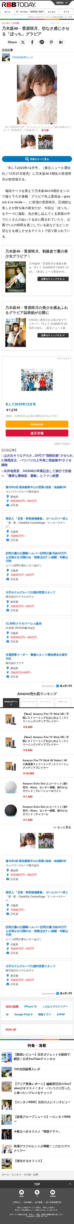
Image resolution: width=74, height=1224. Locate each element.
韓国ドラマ (44, 1014)
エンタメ (52, 12)
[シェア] (32, 42)
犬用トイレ (63, 701)
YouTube (52, 1196)
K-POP (61, 1014)
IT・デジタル (22, 12)
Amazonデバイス (11, 703)
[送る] (42, 42)
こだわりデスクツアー (55, 1006)
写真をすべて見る (39, 159)
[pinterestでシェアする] (51, 42)
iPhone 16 (30, 1006)
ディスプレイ (46, 701)
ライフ (66, 12)
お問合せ (17, 1202)
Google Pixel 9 (23, 1014)
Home (21, 1196)
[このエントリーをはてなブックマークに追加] (61, 42)
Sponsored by (48, 686)
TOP (37, 1184)
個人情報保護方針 (54, 1202)
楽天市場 (37, 433)
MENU (60, 2)
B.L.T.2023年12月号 (21, 404)
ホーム (7, 12)
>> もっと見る (62, 827)
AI (7, 1014)
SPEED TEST (36, 12)
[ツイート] (23, 42)
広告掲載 (28, 1202)
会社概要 (39, 1202)
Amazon (37, 424)
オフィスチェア (28, 701)
